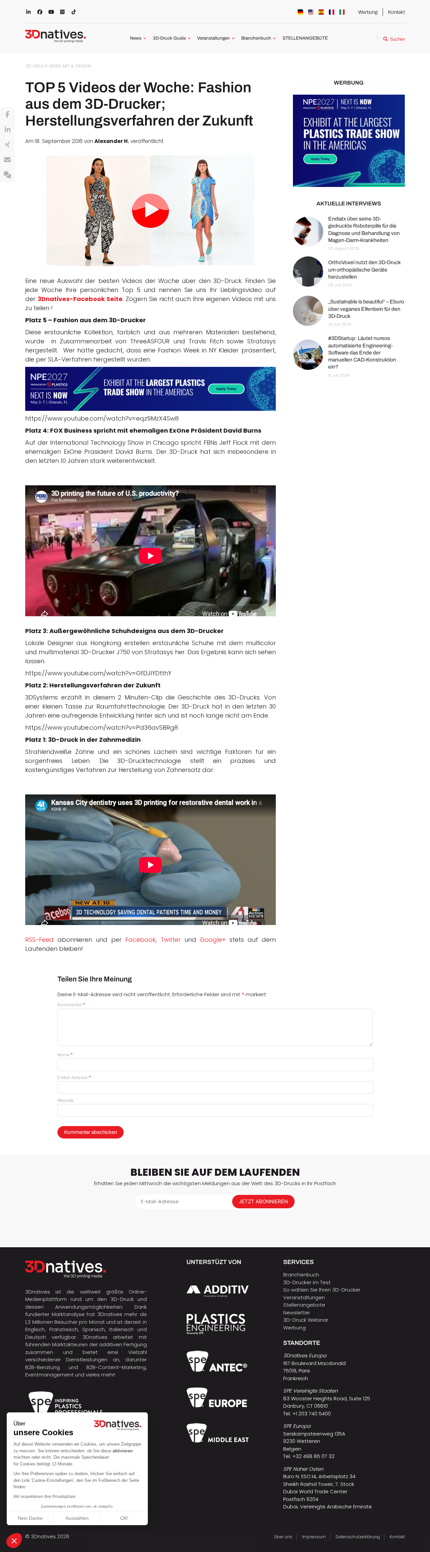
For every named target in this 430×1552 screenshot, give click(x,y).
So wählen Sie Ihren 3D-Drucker (321, 1289)
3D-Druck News (43, 66)
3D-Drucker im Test (307, 1282)
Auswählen (77, 1518)
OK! (124, 1518)
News (135, 38)
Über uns (283, 1537)
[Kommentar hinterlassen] (7, 175)
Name (65, 1055)
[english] (310, 12)
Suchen (397, 39)
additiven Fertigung (123, 1344)
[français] (331, 12)
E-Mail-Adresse (74, 1077)
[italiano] (342, 12)
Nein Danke (30, 1518)
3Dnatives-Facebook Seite (80, 299)
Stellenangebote (304, 1304)
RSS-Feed (39, 939)
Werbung (368, 12)
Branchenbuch (256, 38)
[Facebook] (7, 114)
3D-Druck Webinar (305, 1319)
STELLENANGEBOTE (305, 38)
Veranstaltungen (213, 38)
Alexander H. (111, 141)
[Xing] (7, 145)
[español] (321, 12)
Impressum (314, 1537)
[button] (14, 1541)
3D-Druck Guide (169, 38)
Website (65, 1100)
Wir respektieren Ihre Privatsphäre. (45, 1496)
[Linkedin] (7, 130)
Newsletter (296, 1312)
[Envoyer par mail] (7, 160)
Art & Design (76, 66)
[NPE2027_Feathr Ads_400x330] (349, 141)
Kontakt (396, 12)
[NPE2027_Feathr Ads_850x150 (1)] (150, 389)
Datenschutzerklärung (358, 1537)
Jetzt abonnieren (263, 1201)
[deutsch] (300, 12)
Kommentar (71, 1005)
